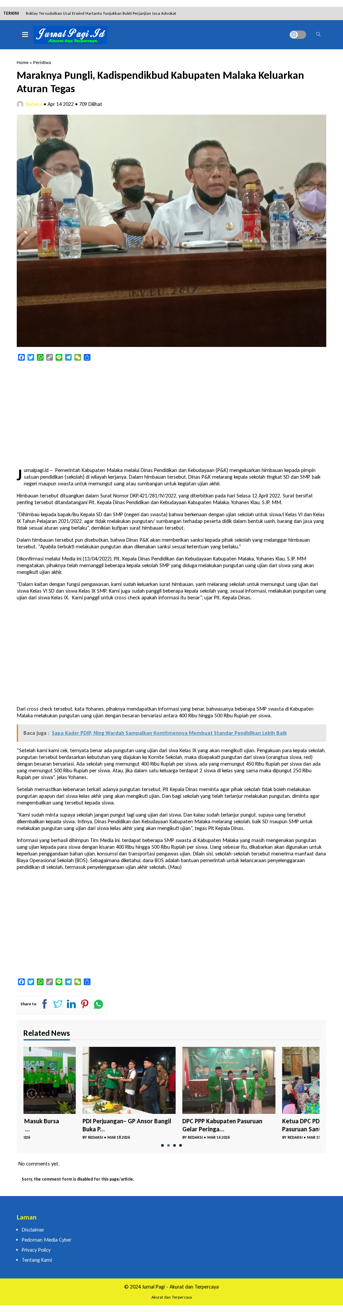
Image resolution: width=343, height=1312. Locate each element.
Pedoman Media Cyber (46, 1240)
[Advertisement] (171, 415)
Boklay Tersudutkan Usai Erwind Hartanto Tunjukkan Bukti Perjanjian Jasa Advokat (101, 13)
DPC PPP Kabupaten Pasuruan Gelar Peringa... (163, 1125)
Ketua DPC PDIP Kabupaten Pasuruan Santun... (260, 1125)
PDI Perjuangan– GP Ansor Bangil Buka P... (67, 1125)
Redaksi (34, 104)
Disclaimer (33, 1230)
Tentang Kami (37, 1260)
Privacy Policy (36, 1250)
